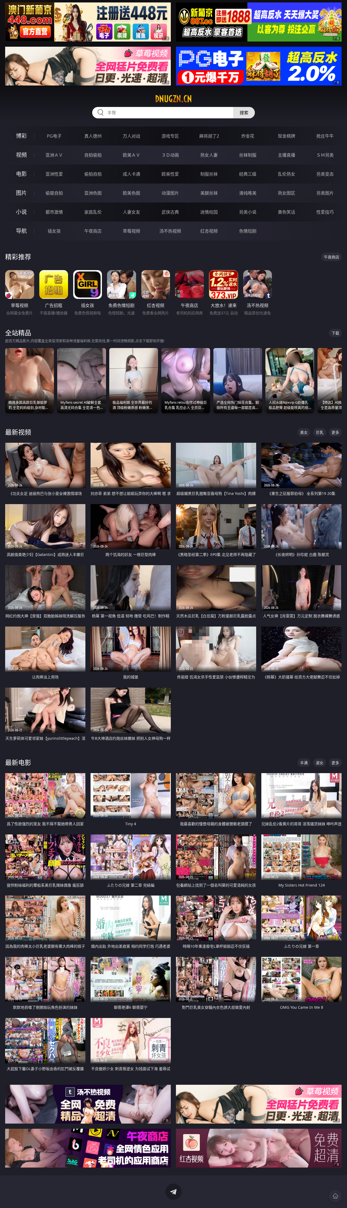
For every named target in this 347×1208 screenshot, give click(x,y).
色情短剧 (247, 231)
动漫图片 (170, 193)
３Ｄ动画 (170, 155)
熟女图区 (286, 193)
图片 (21, 193)
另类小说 (247, 212)
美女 (304, 432)
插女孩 (54, 231)
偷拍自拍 (93, 174)
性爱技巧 (325, 212)
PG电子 (54, 136)
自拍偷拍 (93, 155)
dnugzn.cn (173, 98)
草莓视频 (131, 231)
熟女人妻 (209, 155)
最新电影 (18, 762)
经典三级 (247, 174)
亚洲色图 (93, 193)
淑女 (319, 762)
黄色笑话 (286, 212)
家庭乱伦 (93, 212)
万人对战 (131, 136)
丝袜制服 (247, 155)
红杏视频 (209, 231)
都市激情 (54, 212)
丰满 (304, 762)
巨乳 (319, 432)
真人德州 (93, 136)
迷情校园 (209, 212)
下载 (335, 333)
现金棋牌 (286, 136)
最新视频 (18, 432)
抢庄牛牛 (325, 136)
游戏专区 (170, 136)
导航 (21, 231)
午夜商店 (93, 231)
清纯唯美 (247, 193)
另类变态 (325, 174)
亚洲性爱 (54, 174)
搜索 (244, 113)
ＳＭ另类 (325, 155)
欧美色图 (131, 193)
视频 (21, 155)
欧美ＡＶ (131, 155)
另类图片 (325, 193)
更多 (335, 432)
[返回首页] (335, 1196)
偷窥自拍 (54, 193)
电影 (21, 174)
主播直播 (286, 155)
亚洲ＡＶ (54, 155)
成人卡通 (131, 174)
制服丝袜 (209, 174)
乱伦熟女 (286, 174)
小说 (21, 212)
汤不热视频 (170, 231)
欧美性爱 (170, 174)
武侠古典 (170, 212)
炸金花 (247, 136)
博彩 (21, 136)
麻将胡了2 (209, 136)
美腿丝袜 (209, 193)
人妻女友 (131, 212)
